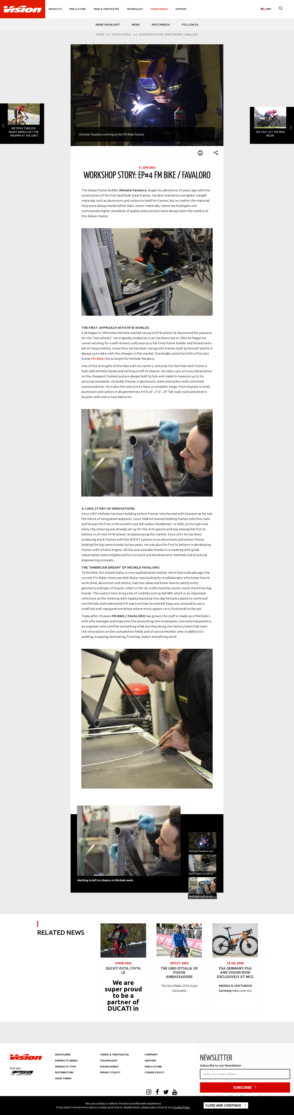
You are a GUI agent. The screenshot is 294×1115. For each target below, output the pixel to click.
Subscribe (242, 1087)
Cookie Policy (181, 1107)
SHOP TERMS (63, 1078)
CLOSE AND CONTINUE (223, 1105)
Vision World (159, 9)
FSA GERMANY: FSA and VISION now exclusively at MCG (235, 972)
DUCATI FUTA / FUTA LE (123, 970)
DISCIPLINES (63, 1054)
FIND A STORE (153, 1066)
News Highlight (108, 24)
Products (55, 9)
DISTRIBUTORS (64, 1072)
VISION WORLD (109, 1066)
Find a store (77, 9)
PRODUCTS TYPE (65, 1066)
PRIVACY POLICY (110, 1072)
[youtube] (174, 1092)
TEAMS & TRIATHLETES (114, 1054)
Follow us (190, 24)
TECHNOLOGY (108, 1060)
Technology (135, 9)
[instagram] (148, 1092)
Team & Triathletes (106, 9)
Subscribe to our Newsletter (220, 1065)
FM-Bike (97, 358)
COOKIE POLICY (154, 1072)
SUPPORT (150, 1060)
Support (181, 9)
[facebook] (157, 1092)
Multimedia (161, 24)
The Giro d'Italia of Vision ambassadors (179, 972)
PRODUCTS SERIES (66, 1060)
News (136, 24)
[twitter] (165, 1092)
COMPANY (151, 1054)
